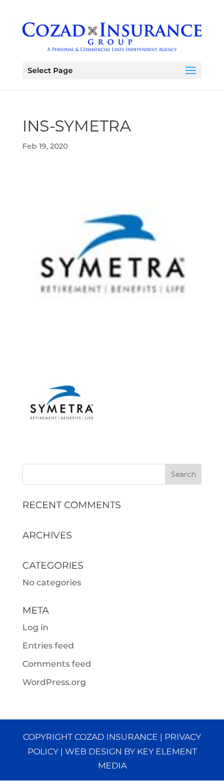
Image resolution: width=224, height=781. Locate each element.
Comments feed (56, 664)
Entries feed (48, 646)
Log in (35, 627)
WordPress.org (54, 682)
